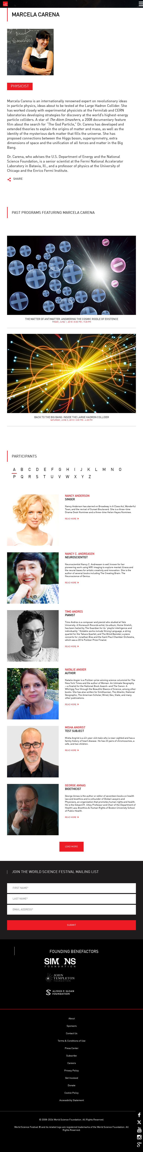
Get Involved (71, 1078)
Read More (70, 519)
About (72, 1018)
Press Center (71, 1048)
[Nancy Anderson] (32, 520)
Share (18, 179)
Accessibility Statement (71, 1100)
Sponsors (72, 1026)
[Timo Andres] (32, 635)
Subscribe (71, 1056)
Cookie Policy (71, 1093)
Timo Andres (74, 613)
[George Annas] (32, 809)
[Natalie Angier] (32, 693)
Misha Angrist (75, 729)
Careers (71, 1063)
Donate (71, 1085)
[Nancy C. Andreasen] (32, 578)
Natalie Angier (75, 671)
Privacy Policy (71, 1070)
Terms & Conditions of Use (71, 1041)
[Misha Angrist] (32, 751)
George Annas (75, 787)
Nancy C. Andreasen (79, 556)
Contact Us (71, 1033)
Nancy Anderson (77, 498)
